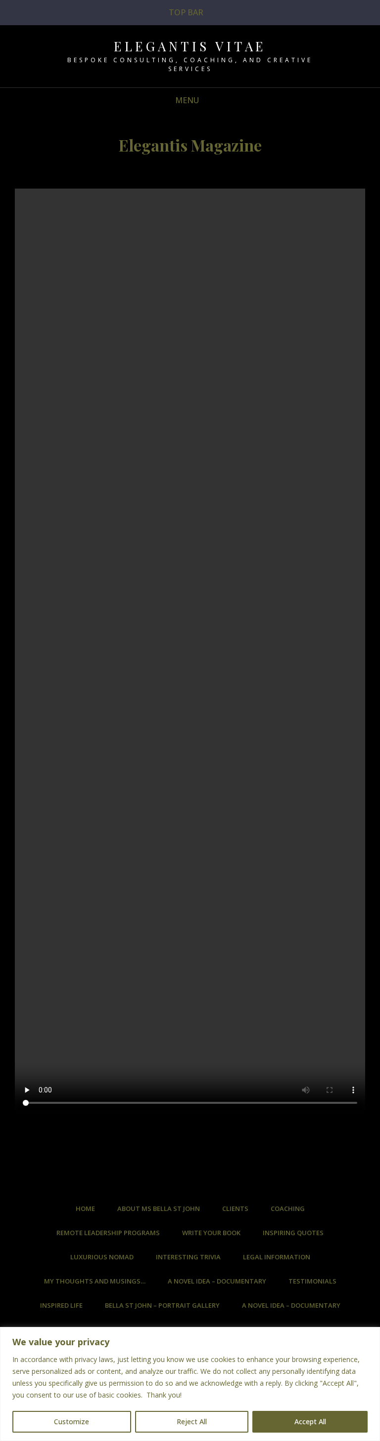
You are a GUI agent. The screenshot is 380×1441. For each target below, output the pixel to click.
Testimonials (312, 1281)
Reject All (192, 1421)
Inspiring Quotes (293, 1232)
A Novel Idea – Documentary (217, 1281)
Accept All (310, 1421)
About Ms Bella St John (158, 1208)
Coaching (288, 1208)
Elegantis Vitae (190, 46)
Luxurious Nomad (102, 1256)
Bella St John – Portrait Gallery (162, 1305)
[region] (190, 1384)
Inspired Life (61, 1305)
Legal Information (276, 1256)
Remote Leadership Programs (108, 1232)
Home (85, 1208)
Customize (71, 1421)
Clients (235, 1208)
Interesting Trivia (188, 1256)
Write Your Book (211, 1232)
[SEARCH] (212, 100)
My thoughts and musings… (94, 1281)
